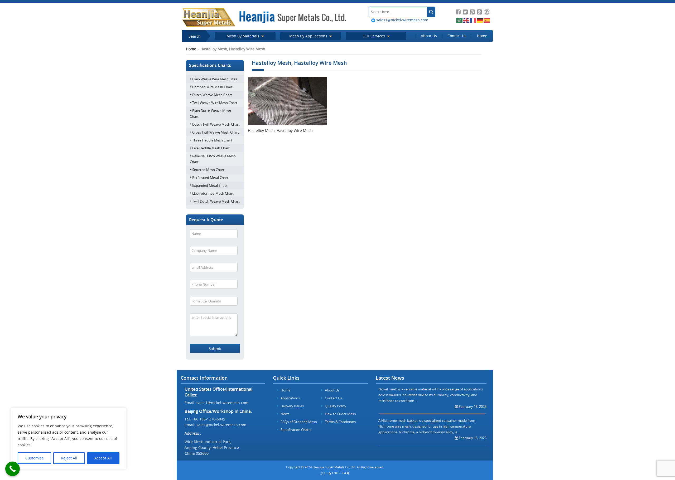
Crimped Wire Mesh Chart (212, 87)
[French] (473, 19)
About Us (429, 35)
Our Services (374, 35)
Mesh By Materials (243, 35)
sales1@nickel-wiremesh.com (401, 19)
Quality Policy (335, 406)
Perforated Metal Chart (210, 177)
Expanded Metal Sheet (210, 185)
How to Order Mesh (340, 414)
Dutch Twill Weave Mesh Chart (216, 124)
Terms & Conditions (340, 421)
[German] (480, 19)
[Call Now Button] (12, 469)
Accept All (103, 458)
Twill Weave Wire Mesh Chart (214, 102)
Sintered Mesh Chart (208, 169)
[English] (466, 19)
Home (482, 35)
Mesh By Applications (308, 35)
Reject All (69, 458)
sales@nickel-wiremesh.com (221, 424)
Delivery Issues (292, 406)
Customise (34, 458)
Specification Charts (295, 429)
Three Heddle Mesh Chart (212, 140)
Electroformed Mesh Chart (213, 193)
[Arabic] (459, 19)
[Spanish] (487, 19)
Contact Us (456, 35)
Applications (290, 398)
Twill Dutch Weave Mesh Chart (216, 201)
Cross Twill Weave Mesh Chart (215, 132)
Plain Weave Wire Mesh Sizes (214, 79)
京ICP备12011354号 (334, 473)
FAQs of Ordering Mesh (298, 421)
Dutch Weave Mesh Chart (212, 94)
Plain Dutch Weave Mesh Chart (210, 113)
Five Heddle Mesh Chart (211, 148)
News (284, 414)
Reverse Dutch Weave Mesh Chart (213, 159)
